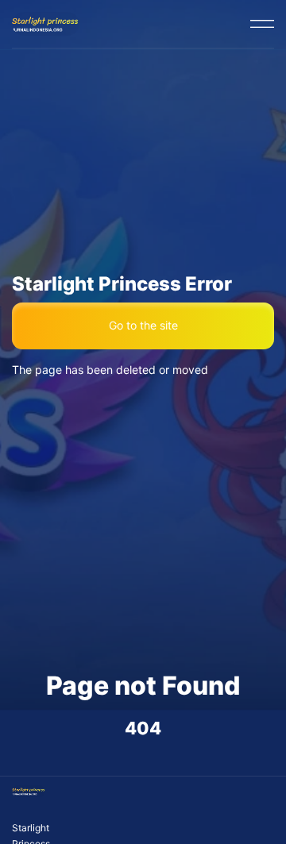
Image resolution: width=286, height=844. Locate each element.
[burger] (262, 24)
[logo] (45, 24)
